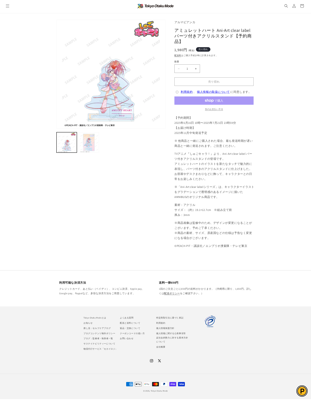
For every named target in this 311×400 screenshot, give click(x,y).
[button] (8, 6)
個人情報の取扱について (213, 92)
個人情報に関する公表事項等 (171, 333)
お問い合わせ (127, 338)
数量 (176, 61)
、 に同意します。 (216, 92)
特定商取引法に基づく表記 (169, 317)
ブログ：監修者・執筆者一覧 (98, 338)
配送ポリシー (172, 293)
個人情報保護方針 (165, 328)
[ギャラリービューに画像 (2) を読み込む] (89, 142)
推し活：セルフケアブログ (97, 328)
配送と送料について (130, 323)
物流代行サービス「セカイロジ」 (101, 348)
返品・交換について (130, 328)
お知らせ (88, 323)
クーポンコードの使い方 (132, 333)
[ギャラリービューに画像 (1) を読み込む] (67, 142)
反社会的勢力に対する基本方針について (172, 339)
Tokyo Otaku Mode (159, 391)
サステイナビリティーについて (99, 343)
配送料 (177, 55)
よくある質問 (127, 317)
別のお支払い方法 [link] (214, 109)
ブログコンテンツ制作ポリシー (99, 333)
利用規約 (187, 92)
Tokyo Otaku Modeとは (95, 317)
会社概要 (160, 346)
